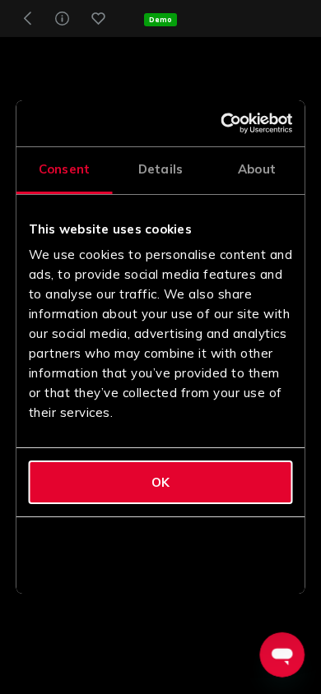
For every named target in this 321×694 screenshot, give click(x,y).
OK (160, 482)
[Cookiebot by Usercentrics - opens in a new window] (223, 123)
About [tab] (257, 169)
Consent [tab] (64, 169)
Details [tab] (160, 169)
